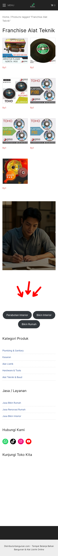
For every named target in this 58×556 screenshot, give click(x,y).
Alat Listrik (7, 363)
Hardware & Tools (11, 370)
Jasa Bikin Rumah (11, 402)
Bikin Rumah (29, 324)
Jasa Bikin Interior (11, 416)
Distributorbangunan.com (17, 546)
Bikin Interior (44, 315)
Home (5, 17)
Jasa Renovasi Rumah (13, 409)
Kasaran (6, 357)
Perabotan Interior (17, 315)
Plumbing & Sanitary (13, 350)
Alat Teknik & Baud (12, 377)
